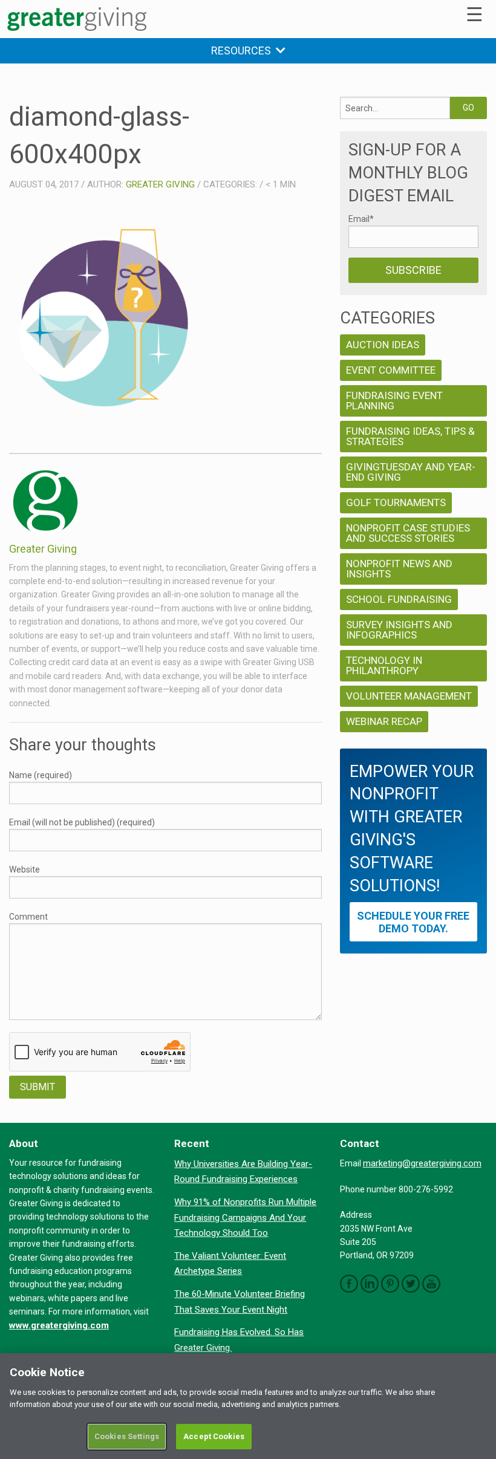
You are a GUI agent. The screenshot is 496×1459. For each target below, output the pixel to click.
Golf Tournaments (396, 502)
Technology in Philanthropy (384, 665)
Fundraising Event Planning (394, 400)
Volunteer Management (409, 696)
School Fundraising (399, 599)
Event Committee (391, 370)
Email (361, 219)
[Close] (476, 1372)
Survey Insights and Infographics (399, 630)
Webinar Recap (384, 721)
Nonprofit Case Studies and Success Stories (408, 533)
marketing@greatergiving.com (422, 1163)
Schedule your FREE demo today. (413, 922)
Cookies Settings (126, 1436)
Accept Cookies (213, 1436)
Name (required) (40, 775)
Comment (28, 916)
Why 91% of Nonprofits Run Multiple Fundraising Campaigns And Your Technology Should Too (245, 1217)
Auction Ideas (382, 345)
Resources (243, 50)
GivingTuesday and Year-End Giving (410, 472)
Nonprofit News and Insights (399, 568)
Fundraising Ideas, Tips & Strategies (410, 436)
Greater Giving (160, 184)
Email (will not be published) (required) (82, 822)
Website (24, 869)
